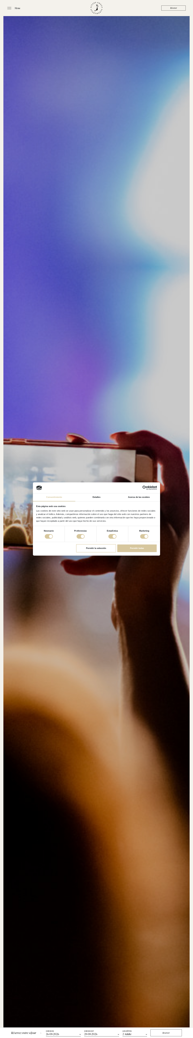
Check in (50, 1031)
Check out (89, 1031)
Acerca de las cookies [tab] (139, 497)
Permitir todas (137, 548)
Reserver (166, 1032)
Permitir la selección (96, 548)
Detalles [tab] (97, 497)
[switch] (81, 536)
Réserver (173, 8)
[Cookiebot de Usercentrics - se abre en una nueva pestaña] (144, 488)
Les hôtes (127, 1031)
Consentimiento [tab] (54, 497)
